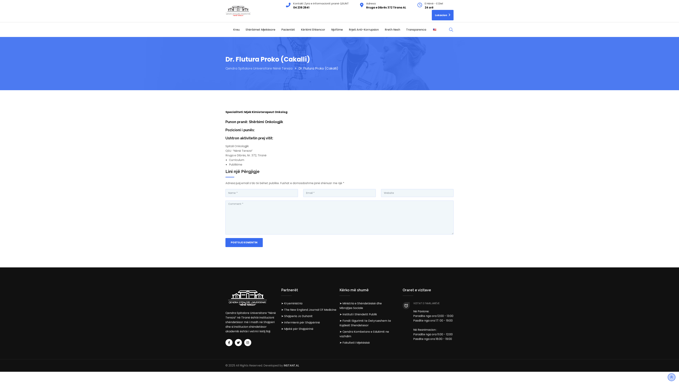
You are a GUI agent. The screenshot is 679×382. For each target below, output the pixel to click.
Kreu (236, 30)
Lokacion (441, 15)
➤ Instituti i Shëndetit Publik (358, 314)
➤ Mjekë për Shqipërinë (297, 329)
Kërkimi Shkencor (313, 30)
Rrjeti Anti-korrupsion (364, 30)
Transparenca (416, 30)
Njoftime (337, 30)
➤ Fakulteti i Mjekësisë (355, 343)
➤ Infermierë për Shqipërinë (300, 322)
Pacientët (288, 30)
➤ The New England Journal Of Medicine (308, 310)
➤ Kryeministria (291, 303)
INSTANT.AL (291, 365)
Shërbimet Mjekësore (260, 30)
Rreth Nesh (392, 30)
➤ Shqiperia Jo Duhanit (297, 316)
